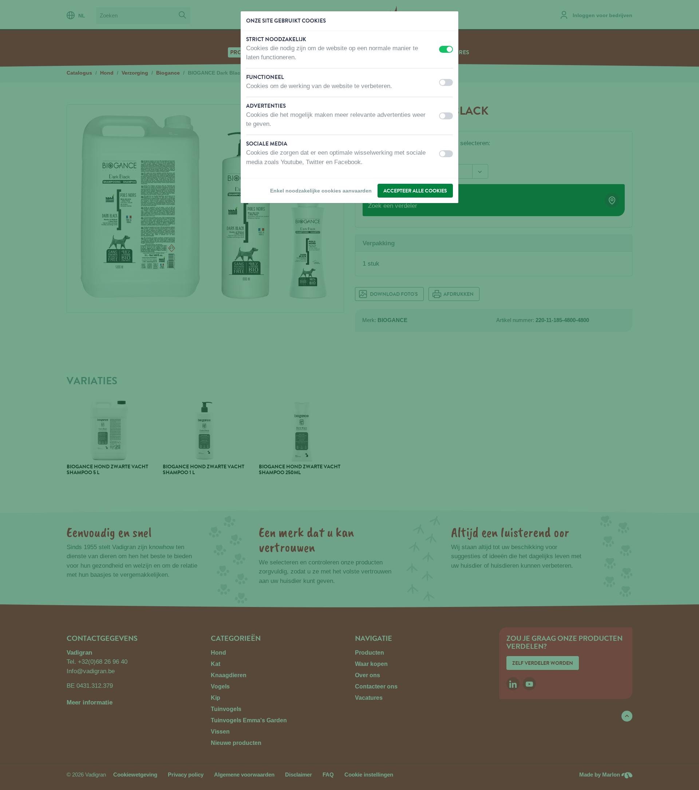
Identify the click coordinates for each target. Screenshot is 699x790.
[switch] (446, 49)
